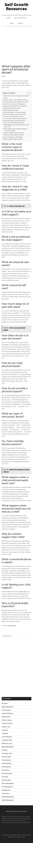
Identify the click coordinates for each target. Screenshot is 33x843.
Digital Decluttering (7, 713)
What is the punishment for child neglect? (15, 106)
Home (7, 811)
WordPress (18, 837)
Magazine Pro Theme (19, 835)
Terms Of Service (22, 811)
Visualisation (5, 793)
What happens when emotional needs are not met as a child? (15, 130)
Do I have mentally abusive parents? (14, 122)
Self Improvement (7, 773)
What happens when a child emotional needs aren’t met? (16, 126)
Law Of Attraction (7, 737)
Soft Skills (5, 777)
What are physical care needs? (12, 108)
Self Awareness (6, 767)
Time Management (7, 787)
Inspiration (5, 730)
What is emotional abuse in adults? (14, 135)
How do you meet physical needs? (13, 116)
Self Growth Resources (16, 6)
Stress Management (8, 783)
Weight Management (8, 800)
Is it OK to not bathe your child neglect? (15, 104)
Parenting (4, 750)
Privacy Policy (13, 811)
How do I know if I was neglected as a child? (16, 102)
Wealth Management (8, 797)
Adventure (5, 703)
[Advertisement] (16, 43)
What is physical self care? (11, 110)
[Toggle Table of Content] (28, 93)
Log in (23, 837)
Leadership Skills (7, 740)
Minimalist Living (7, 743)
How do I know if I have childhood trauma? (15, 100)
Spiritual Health (6, 780)
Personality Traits (7, 753)
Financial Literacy (7, 720)
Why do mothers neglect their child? (14, 133)
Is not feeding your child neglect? (13, 137)
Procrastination (6, 760)
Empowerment (6, 717)
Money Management (8, 747)
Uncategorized (6, 790)
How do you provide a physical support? (15, 118)
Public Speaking (6, 763)
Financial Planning (7, 723)
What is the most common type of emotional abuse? (16, 97)
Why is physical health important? (13, 139)
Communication (6, 710)
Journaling (5, 733)
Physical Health (12, 625)
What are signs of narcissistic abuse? (14, 120)
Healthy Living (6, 727)
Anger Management (7, 707)
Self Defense (6, 770)
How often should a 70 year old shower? (15, 114)
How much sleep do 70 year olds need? (15, 112)
